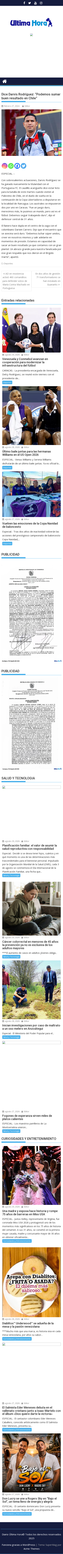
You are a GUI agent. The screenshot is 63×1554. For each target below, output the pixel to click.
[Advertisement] (31, 58)
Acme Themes (32, 1548)
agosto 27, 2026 (12, 519)
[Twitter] (23, 166)
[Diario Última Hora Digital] (4, 81)
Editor (27, 106)
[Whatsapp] (11, 166)
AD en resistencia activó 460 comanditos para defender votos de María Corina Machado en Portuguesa (16, 281)
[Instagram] (4, 166)
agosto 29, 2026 (12, 354)
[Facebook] (17, 166)
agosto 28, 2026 (12, 447)
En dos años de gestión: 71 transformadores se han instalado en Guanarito (47, 279)
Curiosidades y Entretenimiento (17, 1241)
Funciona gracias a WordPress (18, 1544)
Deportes (8, 263)
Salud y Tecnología (11, 875)
